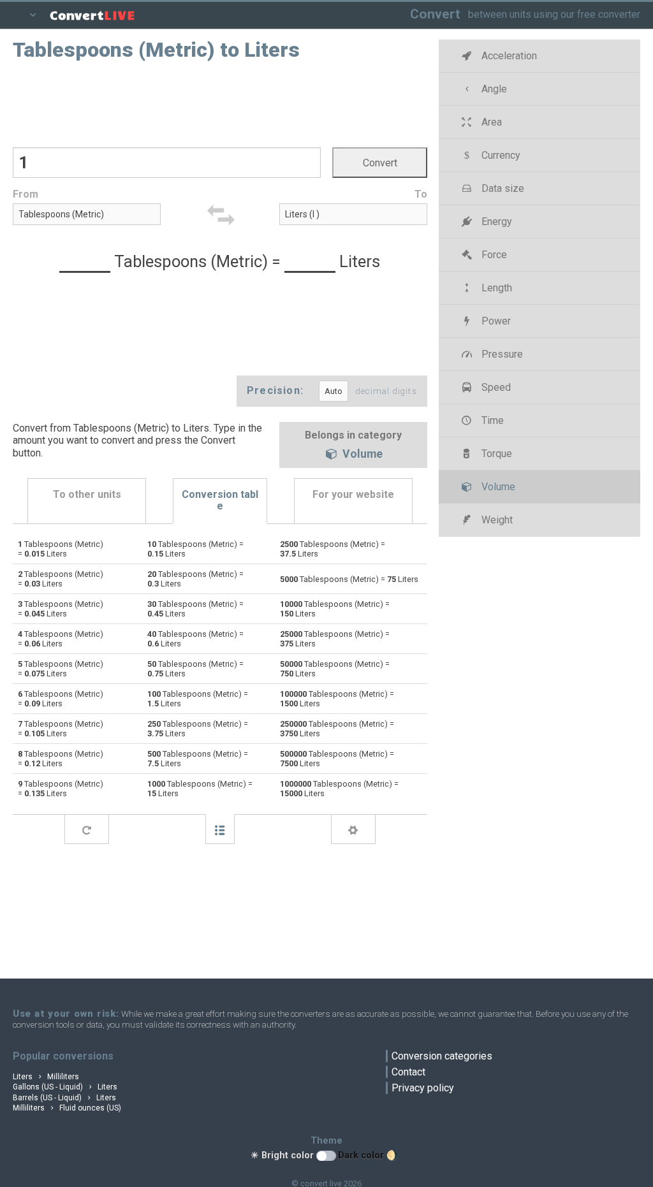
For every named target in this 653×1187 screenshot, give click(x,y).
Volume (361, 454)
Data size (501, 188)
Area (490, 122)
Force (493, 255)
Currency (499, 155)
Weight (496, 520)
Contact (408, 1072)
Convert (435, 14)
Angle (493, 89)
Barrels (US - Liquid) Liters (64, 1097)
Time (491, 420)
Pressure (501, 354)
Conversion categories (442, 1056)
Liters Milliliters (46, 1076)
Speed (495, 387)
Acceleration (508, 56)
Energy (495, 221)
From (25, 194)
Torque (495, 454)
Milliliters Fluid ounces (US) (67, 1107)
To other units (87, 494)
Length (495, 288)
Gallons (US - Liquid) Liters (65, 1086)
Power (495, 321)
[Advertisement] (220, 103)
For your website (353, 494)
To (421, 194)
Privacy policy (423, 1088)
